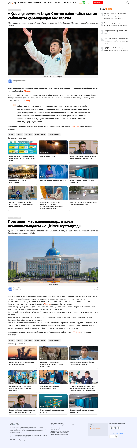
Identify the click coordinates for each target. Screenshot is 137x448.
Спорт (18, 10)
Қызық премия (54, 134)
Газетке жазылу (98, 3)
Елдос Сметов (40, 134)
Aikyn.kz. (28, 91)
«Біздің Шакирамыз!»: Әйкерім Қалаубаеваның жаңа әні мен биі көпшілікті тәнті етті (116, 16)
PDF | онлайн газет (95, 428)
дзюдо (19, 134)
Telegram (75, 126)
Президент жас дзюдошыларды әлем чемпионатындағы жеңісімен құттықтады (44, 223)
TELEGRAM (76, 332)
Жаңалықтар (12, 10)
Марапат (28, 134)
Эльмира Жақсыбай (19, 80)
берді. (28, 100)
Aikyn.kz (47, 304)
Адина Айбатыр (18, 288)
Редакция (92, 426)
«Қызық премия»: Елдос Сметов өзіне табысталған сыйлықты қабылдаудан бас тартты (52, 15)
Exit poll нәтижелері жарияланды (116, 31)
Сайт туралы (93, 425)
